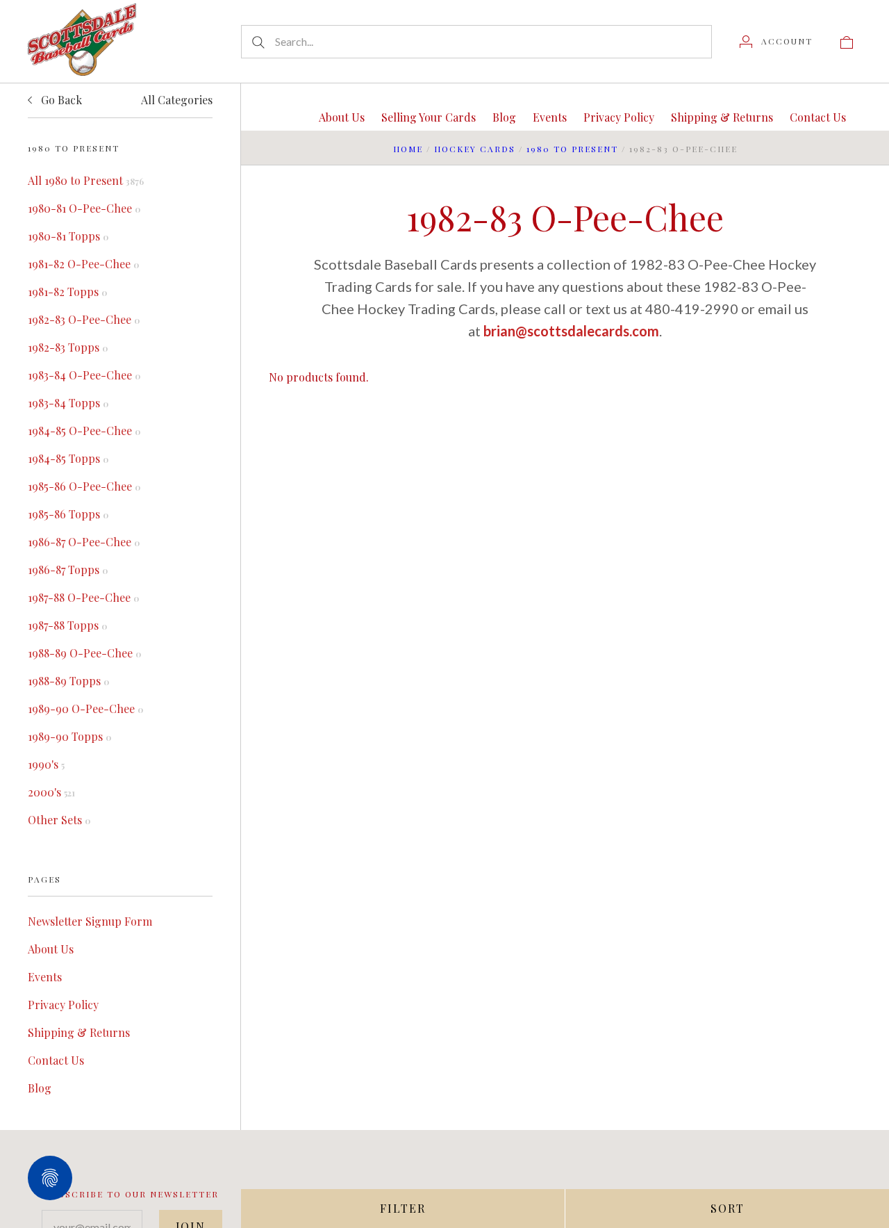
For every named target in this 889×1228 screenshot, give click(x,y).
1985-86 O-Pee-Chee (84, 486)
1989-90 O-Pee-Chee (85, 708)
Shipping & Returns (79, 1032)
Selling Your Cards (428, 117)
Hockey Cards (474, 148)
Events (45, 976)
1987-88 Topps (67, 625)
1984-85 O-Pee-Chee (84, 430)
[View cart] (846, 41)
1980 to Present (572, 148)
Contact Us (56, 1060)
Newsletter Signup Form (90, 921)
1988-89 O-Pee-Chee (84, 653)
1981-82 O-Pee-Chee (83, 263)
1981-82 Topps (67, 291)
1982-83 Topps (68, 347)
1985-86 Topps (68, 514)
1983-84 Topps (68, 402)
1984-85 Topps (68, 458)
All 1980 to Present (86, 180)
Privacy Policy (63, 1004)
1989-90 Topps (69, 736)
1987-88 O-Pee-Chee (83, 597)
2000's (51, 792)
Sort (728, 1208)
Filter (403, 1208)
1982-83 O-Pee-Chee (84, 319)
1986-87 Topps (68, 569)
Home (408, 148)
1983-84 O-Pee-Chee (84, 375)
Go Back (60, 99)
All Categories (177, 99)
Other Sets (59, 819)
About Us (51, 949)
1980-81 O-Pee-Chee (84, 208)
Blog (39, 1088)
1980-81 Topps (68, 236)
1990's (46, 764)
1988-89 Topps (68, 680)
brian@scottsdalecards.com (571, 330)
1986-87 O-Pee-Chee (84, 541)
